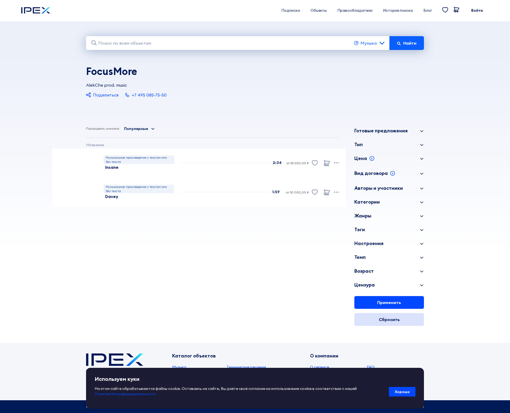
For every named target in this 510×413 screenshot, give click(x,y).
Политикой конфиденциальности (125, 393)
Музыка (368, 43)
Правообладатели (354, 10)
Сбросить (389, 319)
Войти (477, 10)
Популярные (136, 128)
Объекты (319, 10)
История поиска (398, 10)
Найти (409, 43)
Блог (427, 10)
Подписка (290, 10)
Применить (389, 302)
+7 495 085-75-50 (149, 94)
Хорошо (402, 391)
